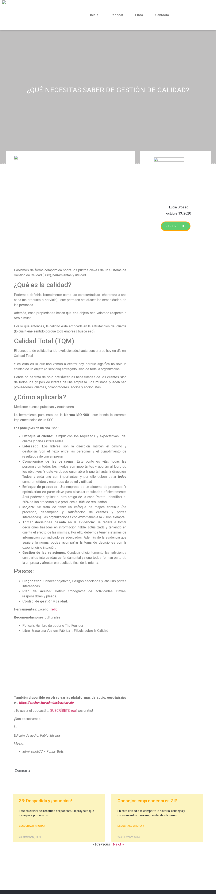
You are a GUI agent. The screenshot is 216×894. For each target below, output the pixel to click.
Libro (139, 15)
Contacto (162, 15)
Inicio (94, 15)
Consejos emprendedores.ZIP (147, 800)
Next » (118, 844)
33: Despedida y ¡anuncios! (45, 800)
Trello (53, 609)
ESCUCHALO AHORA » (32, 825)
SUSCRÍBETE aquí (63, 711)
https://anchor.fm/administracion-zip (46, 703)
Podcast (117, 15)
